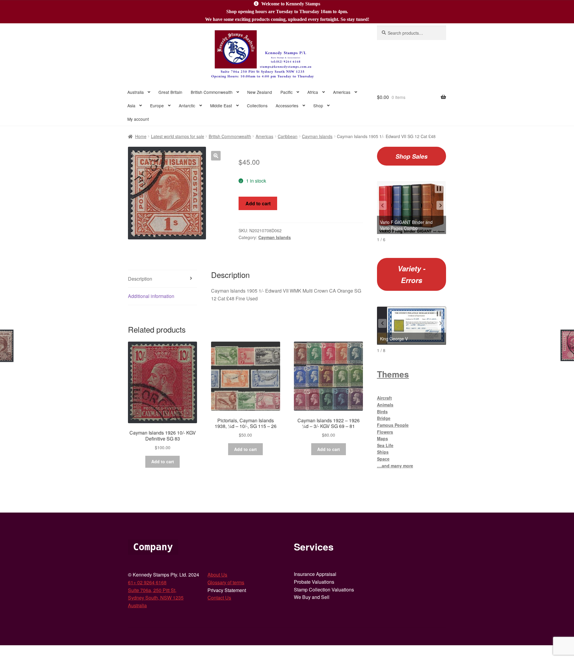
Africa (312, 92)
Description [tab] (140, 278)
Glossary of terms (225, 582)
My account (138, 119)
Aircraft (384, 398)
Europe (157, 105)
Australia (135, 92)
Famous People (393, 425)
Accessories (287, 105)
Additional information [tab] (151, 296)
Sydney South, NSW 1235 (156, 597)
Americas (341, 92)
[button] (216, 155)
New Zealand (259, 92)
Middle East (221, 105)
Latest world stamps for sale (177, 136)
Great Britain (170, 92)
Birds (382, 412)
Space (383, 459)
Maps (382, 438)
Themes (393, 374)
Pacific (286, 92)
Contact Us (219, 597)
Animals (385, 405)
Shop (318, 105)
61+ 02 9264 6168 (147, 582)
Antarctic (187, 105)
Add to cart (258, 203)
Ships (383, 452)
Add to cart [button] (162, 461)
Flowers (385, 432)
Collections (257, 105)
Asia (131, 105)
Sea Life (385, 445)
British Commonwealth (212, 92)
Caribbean (287, 136)
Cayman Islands (317, 136)
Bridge (383, 418)
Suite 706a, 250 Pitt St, (152, 590)
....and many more (395, 466)
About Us (217, 574)
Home (140, 136)
